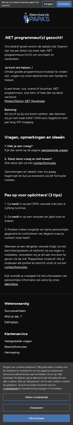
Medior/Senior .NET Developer (24, 101)
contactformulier (44, 163)
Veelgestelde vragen (18, 341)
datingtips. (11, 284)
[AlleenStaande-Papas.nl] (37, 17)
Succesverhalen (15, 311)
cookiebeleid (10, 388)
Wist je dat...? (13, 316)
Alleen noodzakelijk (36, 397)
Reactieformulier (15, 347)
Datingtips (11, 322)
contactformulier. (16, 267)
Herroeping (11, 352)
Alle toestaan (36, 418)
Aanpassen (36, 407)
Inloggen (48, 4)
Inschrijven (64, 4)
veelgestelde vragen (54, 150)
